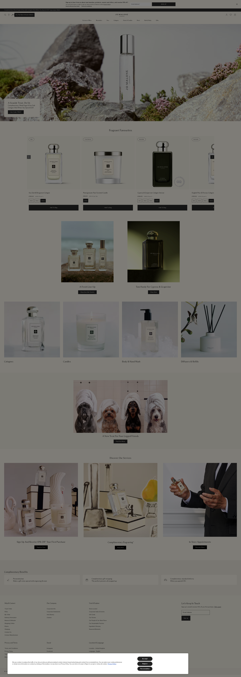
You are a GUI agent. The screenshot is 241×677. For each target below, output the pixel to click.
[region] (98, 663)
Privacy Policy (112, 664)
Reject (144, 664)
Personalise (145, 669)
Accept (145, 659)
